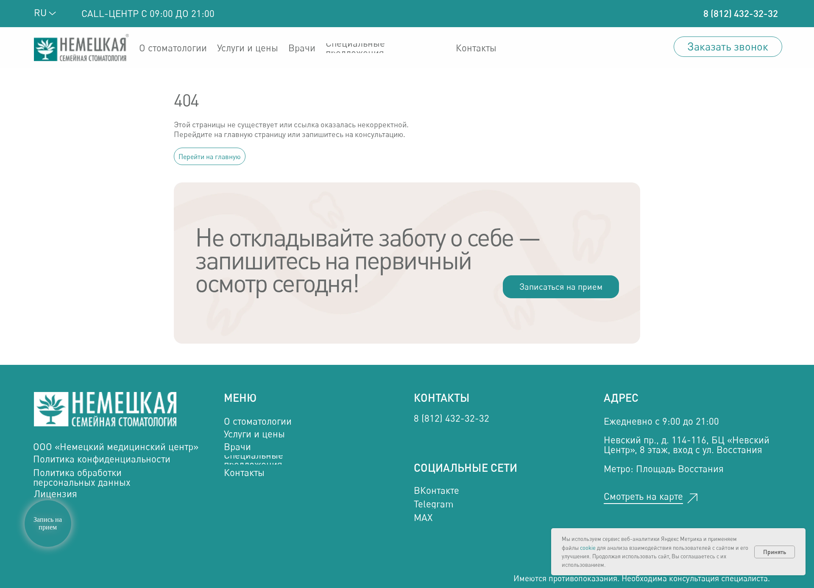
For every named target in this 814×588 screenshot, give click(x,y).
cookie (588, 547)
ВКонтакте (436, 490)
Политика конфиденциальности (101, 459)
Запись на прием (47, 523)
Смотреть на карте (643, 496)
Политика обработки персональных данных (82, 477)
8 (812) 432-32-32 (740, 13)
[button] (728, 46)
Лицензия (55, 493)
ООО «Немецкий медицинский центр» (115, 446)
